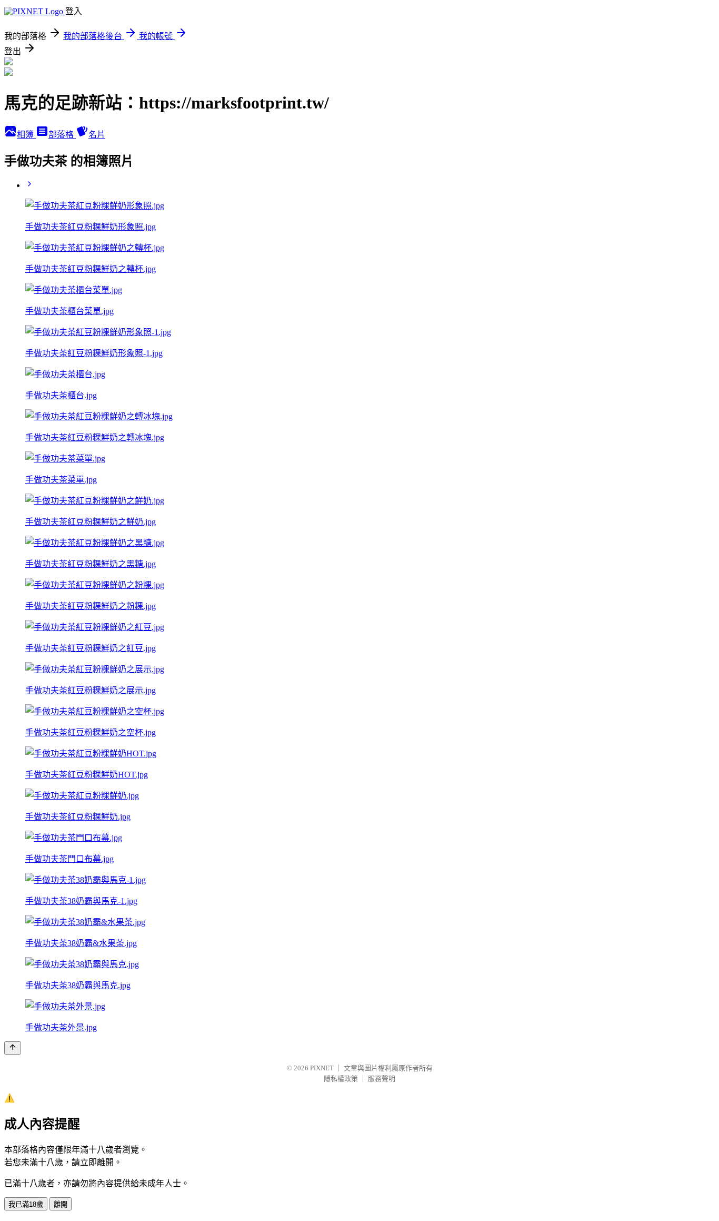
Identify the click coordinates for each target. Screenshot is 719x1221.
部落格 (62, 134)
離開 (60, 1204)
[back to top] (12, 1048)
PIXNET (322, 1068)
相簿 (26, 134)
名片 (96, 134)
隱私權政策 (341, 1078)
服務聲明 (381, 1078)
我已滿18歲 (25, 1204)
